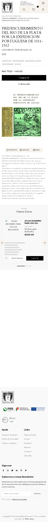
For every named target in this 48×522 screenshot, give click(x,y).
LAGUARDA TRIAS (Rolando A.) (17, 49)
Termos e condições (9, 443)
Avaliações (28, 443)
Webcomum (29, 519)
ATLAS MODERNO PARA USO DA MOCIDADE (33, 223)
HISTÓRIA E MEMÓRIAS (13, 16)
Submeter (37, 493)
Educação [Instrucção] (12, 247)
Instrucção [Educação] (12, 252)
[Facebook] (3, 470)
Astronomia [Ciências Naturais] (15, 242)
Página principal (30, 435)
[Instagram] (7, 470)
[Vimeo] (25, 470)
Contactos (28, 451)
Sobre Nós (28, 456)
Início (3, 16)
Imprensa (27, 447)
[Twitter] (12, 470)
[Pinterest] (21, 470)
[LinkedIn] (16, 470)
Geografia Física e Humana (13, 249)
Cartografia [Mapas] (18, 60)
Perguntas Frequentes (10, 435)
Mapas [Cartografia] (7, 64)
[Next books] (44, 243)
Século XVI (18, 64)
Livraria (27, 439)
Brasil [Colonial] (6, 60)
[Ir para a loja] (24, 9)
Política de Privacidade (10, 439)
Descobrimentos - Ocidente (33, 60)
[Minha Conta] (43, 9)
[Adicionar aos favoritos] (6, 258)
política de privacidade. (19, 499)
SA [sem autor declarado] (31, 230)
